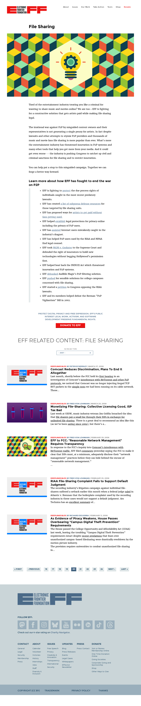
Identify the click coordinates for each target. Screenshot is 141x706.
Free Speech (52, 648)
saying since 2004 (77, 424)
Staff (34, 668)
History (35, 658)
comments (87, 451)
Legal (20, 652)
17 (53, 569)
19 (67, 569)
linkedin (88, 624)
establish (60, 221)
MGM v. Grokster (62, 247)
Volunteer (36, 652)
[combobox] (74, 353)
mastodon (22, 624)
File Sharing (104, 340)
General (21, 648)
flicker (77, 624)
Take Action (98, 7)
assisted (56, 230)
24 (102, 569)
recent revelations (92, 536)
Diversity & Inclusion (36, 672)
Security (21, 655)
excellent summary (79, 502)
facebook (33, 624)
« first (18, 569)
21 (81, 569)
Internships (37, 661)
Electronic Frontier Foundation (27, 10)
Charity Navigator (60, 632)
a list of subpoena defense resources (81, 203)
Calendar (36, 648)
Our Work (85, 7)
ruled (128, 491)
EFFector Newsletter (67, 666)
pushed (51, 278)
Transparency (53, 660)
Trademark (52, 690)
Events (65, 655)
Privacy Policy (81, 690)
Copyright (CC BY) (29, 690)
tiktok (99, 624)
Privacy (50, 652)
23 (94, 569)
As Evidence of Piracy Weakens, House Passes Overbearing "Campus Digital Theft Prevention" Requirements (85, 522)
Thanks (103, 690)
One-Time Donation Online (100, 655)
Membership (23, 658)
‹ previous (34, 569)
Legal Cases (67, 658)
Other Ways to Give (100, 671)
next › (111, 569)
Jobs (34, 665)
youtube (66, 624)
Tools (110, 7)
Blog (64, 648)
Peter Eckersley (78, 366)
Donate (127, 7)
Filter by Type (70, 349)
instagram (44, 624)
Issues (75, 7)
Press (20, 661)
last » (124, 569)
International (52, 664)
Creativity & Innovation (52, 656)
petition (62, 287)
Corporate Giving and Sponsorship (101, 664)
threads (110, 624)
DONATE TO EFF (70, 325)
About (66, 7)
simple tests (78, 386)
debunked (52, 274)
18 (60, 569)
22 (87, 569)
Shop (118, 7)
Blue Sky (55, 624)
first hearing (106, 376)
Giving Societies (99, 659)
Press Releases (69, 652)
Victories (36, 655)
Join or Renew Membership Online (100, 649)
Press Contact (83, 648)
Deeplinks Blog (59, 366)
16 (46, 569)
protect (66, 190)
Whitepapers (68, 661)
